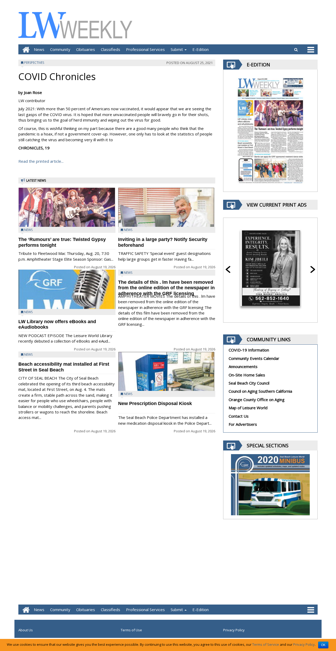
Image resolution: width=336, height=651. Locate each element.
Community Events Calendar (254, 358)
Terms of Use (131, 630)
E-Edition (200, 49)
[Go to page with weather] (278, 25)
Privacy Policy (234, 630)
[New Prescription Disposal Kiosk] (166, 384)
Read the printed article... (41, 161)
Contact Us (239, 416)
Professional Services (145, 49)
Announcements (243, 366)
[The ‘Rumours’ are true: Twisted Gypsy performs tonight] (67, 213)
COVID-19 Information (249, 350)
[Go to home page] (24, 49)
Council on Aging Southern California (260, 391)
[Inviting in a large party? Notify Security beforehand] (166, 226)
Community (60, 49)
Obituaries (85, 49)
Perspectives (34, 62)
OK (323, 645)
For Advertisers (243, 424)
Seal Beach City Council (249, 383)
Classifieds (110, 49)
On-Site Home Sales (247, 374)
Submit (177, 49)
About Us (25, 630)
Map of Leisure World (248, 407)
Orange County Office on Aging (257, 399)
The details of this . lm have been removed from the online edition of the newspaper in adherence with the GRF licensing (166, 288)
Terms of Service (265, 644)
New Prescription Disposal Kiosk (155, 403)
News (39, 49)
